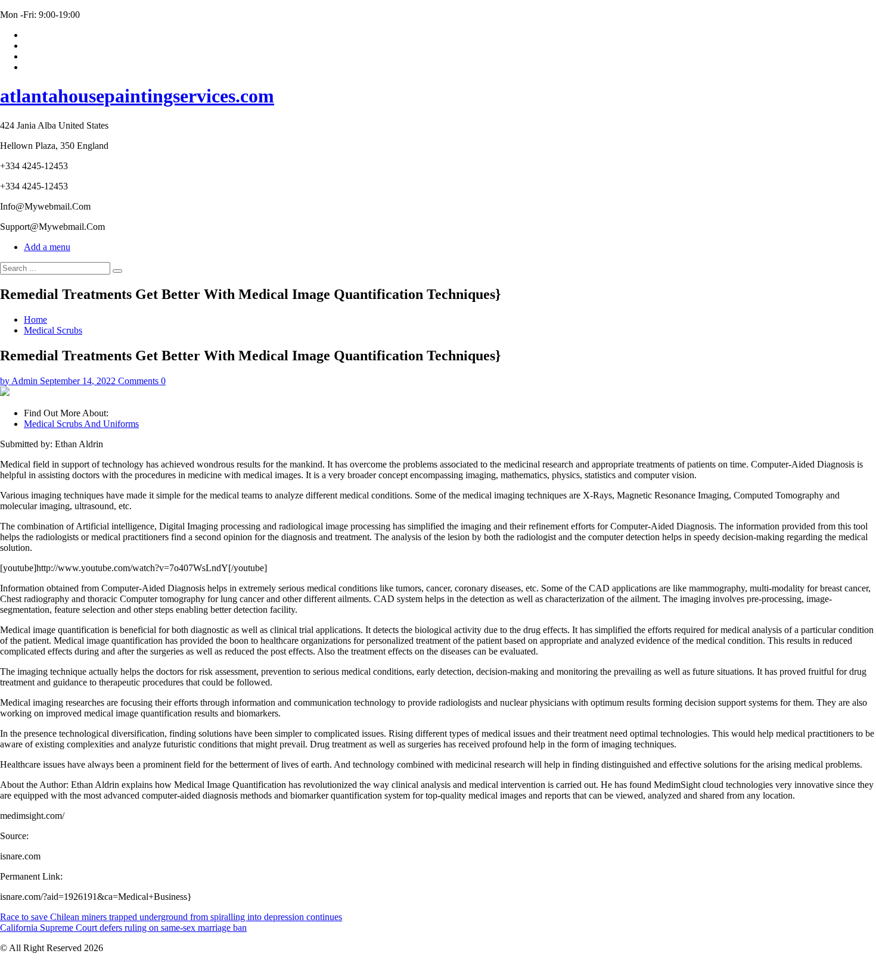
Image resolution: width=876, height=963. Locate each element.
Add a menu (47, 247)
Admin (24, 381)
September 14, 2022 (78, 381)
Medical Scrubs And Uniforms (81, 424)
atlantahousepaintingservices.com (137, 96)
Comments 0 (142, 381)
